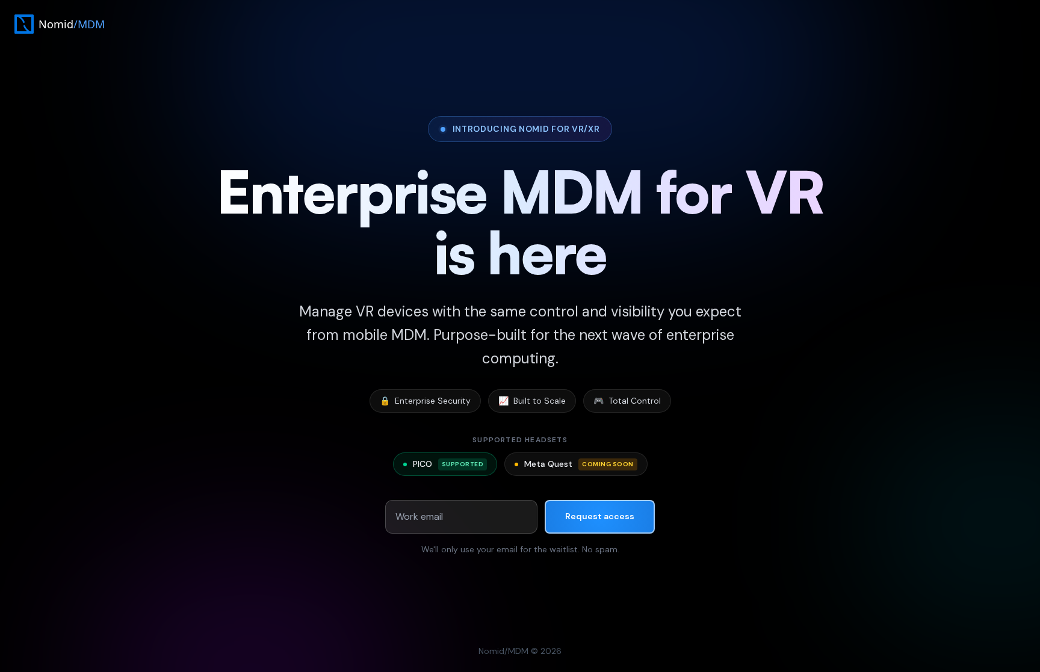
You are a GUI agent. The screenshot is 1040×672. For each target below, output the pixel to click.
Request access (599, 516)
